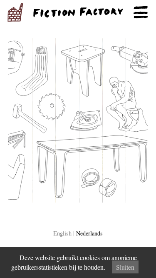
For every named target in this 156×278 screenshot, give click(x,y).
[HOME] (78, 12)
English (62, 233)
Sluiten (125, 267)
